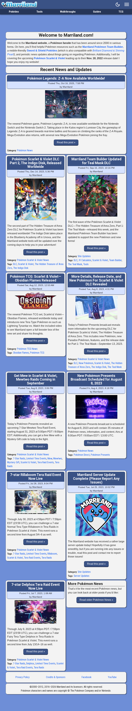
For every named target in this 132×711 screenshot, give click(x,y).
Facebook (86, 677)
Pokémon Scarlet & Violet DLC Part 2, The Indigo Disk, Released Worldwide (35, 163)
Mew (49, 458)
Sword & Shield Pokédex (42, 50)
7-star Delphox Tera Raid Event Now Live (35, 586)
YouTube (112, 677)
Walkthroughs (67, 11)
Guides (97, 11)
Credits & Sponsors (55, 677)
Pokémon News (25, 150)
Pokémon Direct (82, 454)
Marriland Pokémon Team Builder (102, 47)
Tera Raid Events (45, 462)
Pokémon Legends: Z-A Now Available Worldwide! (66, 78)
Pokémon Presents (100, 454)
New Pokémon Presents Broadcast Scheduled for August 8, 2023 (96, 379)
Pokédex (14, 11)
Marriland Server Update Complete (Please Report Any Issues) (96, 478)
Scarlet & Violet (26, 264)
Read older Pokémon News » (96, 599)
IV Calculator (85, 260)
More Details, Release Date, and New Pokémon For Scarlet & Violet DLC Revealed (96, 280)
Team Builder (115, 260)
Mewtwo (57, 458)
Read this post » (66, 142)
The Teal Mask (75, 264)
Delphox (30, 663)
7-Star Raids (19, 458)
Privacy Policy (22, 677)
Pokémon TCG (37, 352)
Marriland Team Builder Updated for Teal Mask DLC (96, 161)
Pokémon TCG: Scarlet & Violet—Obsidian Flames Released (35, 278)
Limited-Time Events (36, 458)
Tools (39, 11)
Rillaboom (52, 553)
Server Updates (81, 575)
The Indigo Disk (20, 267)
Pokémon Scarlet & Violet (49, 58)
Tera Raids (47, 557)
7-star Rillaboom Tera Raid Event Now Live (35, 477)
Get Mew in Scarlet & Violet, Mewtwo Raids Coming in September (35, 379)
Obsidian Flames (21, 352)
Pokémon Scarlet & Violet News (33, 260)
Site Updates (84, 256)
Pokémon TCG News (27, 348)
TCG (120, 11)
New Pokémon (86, 363)
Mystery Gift (13, 462)
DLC (15, 264)
